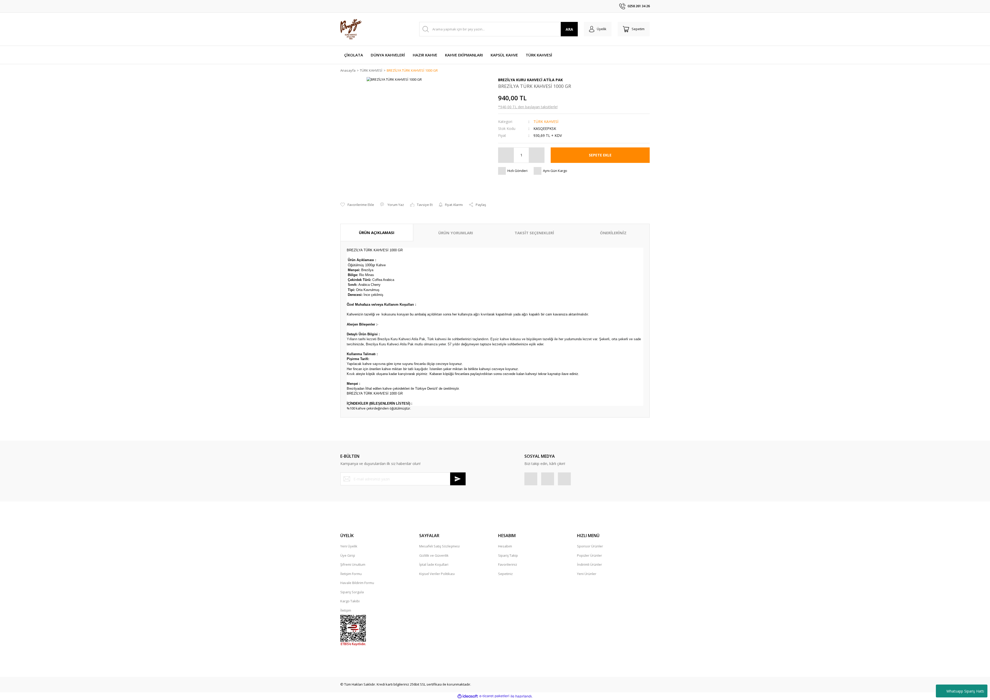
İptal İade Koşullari (433, 564)
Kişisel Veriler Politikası (437, 573)
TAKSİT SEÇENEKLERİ (534, 232)
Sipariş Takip (508, 555)
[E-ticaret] (494, 696)
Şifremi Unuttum (352, 564)
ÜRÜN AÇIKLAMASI (376, 232)
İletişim (345, 610)
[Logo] (350, 29)
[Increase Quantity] (536, 155)
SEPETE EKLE (600, 155)
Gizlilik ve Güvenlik (434, 555)
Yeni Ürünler (586, 573)
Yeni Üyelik (348, 546)
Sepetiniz (505, 573)
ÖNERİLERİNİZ (613, 232)
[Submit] (458, 478)
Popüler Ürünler (589, 555)
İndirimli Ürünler (589, 564)
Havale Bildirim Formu (357, 582)
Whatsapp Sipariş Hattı (965, 691)
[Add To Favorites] (357, 204)
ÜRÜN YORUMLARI (455, 232)
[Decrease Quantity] (506, 155)
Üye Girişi (347, 555)
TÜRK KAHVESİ (545, 121)
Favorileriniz (507, 564)
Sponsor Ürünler (590, 546)
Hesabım (505, 546)
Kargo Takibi (350, 601)
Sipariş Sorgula (352, 592)
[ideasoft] (467, 696)
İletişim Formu (351, 573)
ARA (569, 29)
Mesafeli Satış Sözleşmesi (439, 546)
